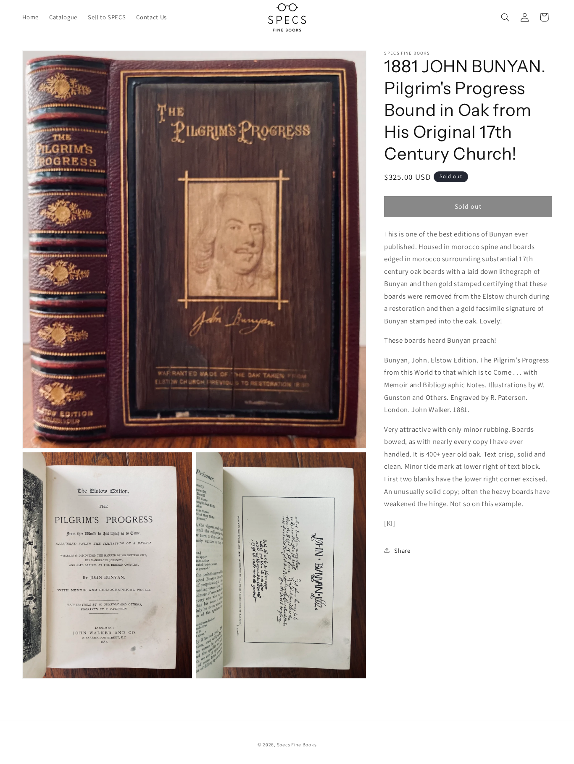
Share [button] (402, 550)
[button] (505, 17)
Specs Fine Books (297, 744)
